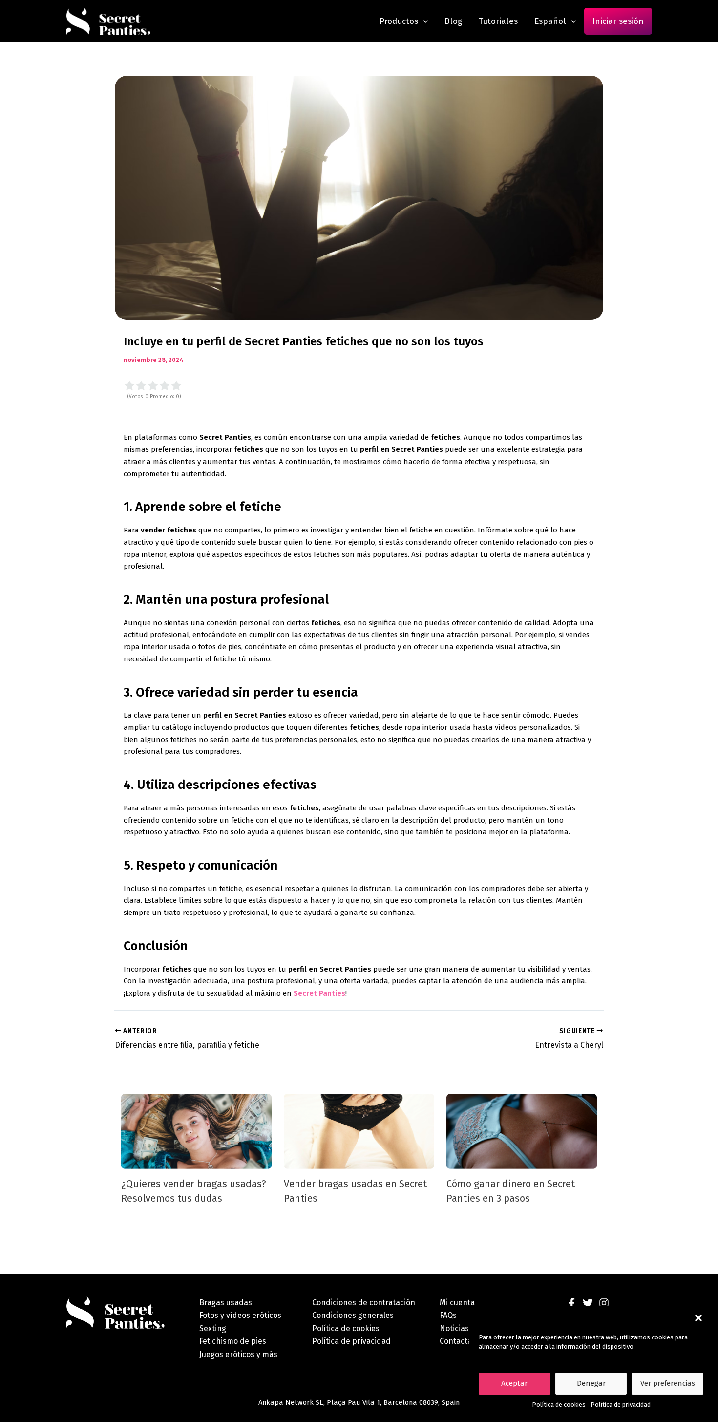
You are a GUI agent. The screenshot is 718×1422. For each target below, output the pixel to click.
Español (550, 21)
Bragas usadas (225, 1302)
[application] (423, 21)
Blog (453, 21)
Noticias (454, 1328)
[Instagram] (604, 1303)
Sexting (212, 1328)
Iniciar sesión (618, 21)
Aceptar (514, 1383)
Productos (399, 21)
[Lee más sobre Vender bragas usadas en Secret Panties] (359, 1130)
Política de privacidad (621, 1404)
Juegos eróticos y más (238, 1354)
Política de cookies (559, 1404)
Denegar (591, 1383)
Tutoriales (498, 21)
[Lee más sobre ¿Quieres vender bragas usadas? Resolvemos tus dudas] (196, 1130)
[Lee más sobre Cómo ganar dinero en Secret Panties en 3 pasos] (521, 1130)
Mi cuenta (457, 1302)
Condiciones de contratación (363, 1302)
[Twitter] (588, 1303)
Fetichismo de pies (232, 1341)
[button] (698, 1318)
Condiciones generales (353, 1315)
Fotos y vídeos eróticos (240, 1315)
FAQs (448, 1315)
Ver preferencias (667, 1383)
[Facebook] (572, 1303)
